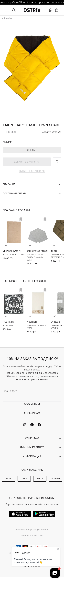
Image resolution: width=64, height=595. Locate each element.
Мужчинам (32, 404)
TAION (8, 125)
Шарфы (8, 18)
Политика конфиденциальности (32, 529)
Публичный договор (32, 535)
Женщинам (32, 413)
